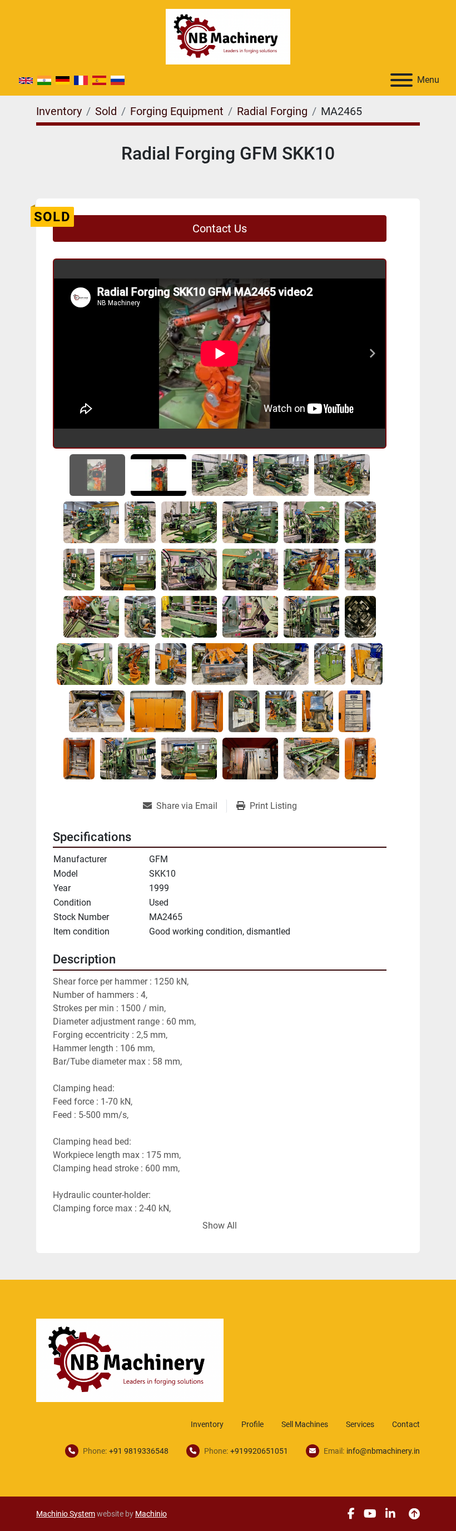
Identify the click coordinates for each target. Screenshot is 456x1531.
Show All (219, 1225)
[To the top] (414, 1513)
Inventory (207, 1424)
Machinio (151, 1513)
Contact (406, 1424)
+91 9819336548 (138, 1451)
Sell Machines (304, 1424)
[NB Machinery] (130, 1359)
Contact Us (219, 228)
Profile (252, 1424)
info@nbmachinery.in (383, 1451)
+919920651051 (259, 1451)
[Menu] (401, 80)
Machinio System (65, 1513)
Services (360, 1424)
